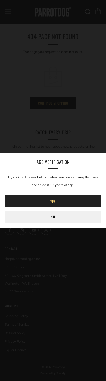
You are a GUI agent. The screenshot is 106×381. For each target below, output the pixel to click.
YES (53, 201)
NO (53, 216)
